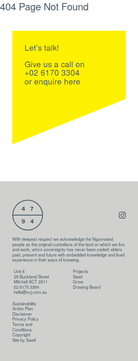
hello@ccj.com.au (30, 292)
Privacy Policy (25, 319)
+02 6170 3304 (52, 72)
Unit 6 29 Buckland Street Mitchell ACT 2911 (31, 276)
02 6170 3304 (26, 287)
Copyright (21, 334)
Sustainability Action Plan (24, 306)
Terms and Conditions (22, 327)
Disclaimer (22, 314)
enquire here (57, 81)
